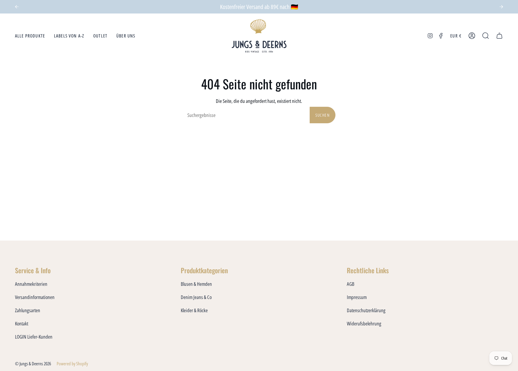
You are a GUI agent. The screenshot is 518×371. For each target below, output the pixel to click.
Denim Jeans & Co (196, 297)
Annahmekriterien (31, 283)
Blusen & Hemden (196, 283)
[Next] (501, 7)
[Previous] (17, 7)
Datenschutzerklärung (366, 310)
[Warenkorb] (499, 35)
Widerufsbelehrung (364, 323)
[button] (29, 35)
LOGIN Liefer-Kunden (33, 336)
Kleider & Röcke (194, 310)
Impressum (357, 297)
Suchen (322, 115)
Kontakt (21, 323)
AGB (350, 283)
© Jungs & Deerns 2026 (33, 364)
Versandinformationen (35, 297)
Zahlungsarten (27, 310)
